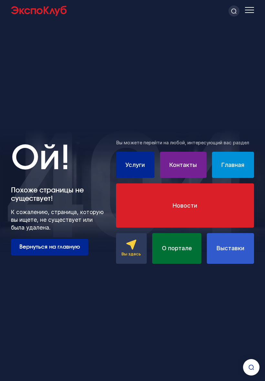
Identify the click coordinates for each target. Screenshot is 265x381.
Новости (185, 205)
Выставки (230, 248)
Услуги (135, 164)
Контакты (183, 164)
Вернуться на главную (49, 247)
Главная (232, 164)
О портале (177, 248)
